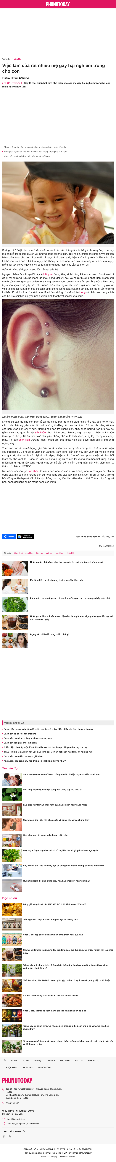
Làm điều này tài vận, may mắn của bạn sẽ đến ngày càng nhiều (55, 805)
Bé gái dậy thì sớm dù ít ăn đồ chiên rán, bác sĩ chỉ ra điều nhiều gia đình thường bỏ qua (48, 729)
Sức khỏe (65, 1061)
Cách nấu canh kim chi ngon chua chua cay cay (28, 738)
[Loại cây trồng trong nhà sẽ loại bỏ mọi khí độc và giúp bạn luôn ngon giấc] (12, 855)
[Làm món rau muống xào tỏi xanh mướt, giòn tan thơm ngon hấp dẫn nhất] (15, 604)
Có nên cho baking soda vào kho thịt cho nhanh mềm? (50, 995)
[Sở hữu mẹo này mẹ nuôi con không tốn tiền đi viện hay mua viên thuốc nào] (12, 779)
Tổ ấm (26, 1061)
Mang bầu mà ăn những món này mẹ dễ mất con (27, 156)
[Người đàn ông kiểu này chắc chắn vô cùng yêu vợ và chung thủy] (12, 824)
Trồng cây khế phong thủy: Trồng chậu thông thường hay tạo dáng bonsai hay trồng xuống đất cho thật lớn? (65, 966)
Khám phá (28, 1068)
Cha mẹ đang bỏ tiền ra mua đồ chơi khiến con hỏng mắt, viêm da (35, 147)
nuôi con (49, 553)
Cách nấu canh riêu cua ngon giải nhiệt (23, 756)
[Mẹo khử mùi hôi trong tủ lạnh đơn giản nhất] (12, 840)
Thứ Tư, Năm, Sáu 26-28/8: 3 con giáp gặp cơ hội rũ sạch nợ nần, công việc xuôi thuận (66, 980)
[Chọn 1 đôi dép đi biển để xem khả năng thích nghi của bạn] (12, 939)
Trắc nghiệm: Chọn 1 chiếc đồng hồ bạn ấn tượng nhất (50, 919)
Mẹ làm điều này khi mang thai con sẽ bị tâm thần (57, 580)
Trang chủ (6, 59)
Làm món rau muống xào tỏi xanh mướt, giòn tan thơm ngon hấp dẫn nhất (70, 598)
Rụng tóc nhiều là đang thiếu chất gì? (50, 634)
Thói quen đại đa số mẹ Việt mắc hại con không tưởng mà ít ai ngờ (35, 151)
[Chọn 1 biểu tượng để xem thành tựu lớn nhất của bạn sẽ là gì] (12, 1015)
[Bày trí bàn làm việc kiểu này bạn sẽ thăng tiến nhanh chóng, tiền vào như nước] (12, 870)
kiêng (82, 292)
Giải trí (78, 1061)
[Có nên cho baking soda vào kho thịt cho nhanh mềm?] (12, 1000)
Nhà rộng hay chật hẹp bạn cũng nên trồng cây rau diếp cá (52, 789)
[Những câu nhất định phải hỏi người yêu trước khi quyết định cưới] (15, 568)
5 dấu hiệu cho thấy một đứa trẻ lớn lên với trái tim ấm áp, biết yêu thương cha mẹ (45, 747)
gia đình (59, 553)
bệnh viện (24, 439)
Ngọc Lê (110, 546)
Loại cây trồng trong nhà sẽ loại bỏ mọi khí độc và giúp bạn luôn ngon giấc (60, 850)
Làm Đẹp (51, 1061)
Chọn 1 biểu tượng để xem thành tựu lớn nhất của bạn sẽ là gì (54, 1011)
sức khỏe (40, 432)
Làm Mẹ (17, 59)
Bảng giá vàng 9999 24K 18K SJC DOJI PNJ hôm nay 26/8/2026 (54, 904)
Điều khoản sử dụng (49, 1157)
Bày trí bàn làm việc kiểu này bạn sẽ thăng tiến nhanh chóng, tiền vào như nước (63, 865)
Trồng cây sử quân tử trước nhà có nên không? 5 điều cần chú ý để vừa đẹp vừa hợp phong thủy (66, 1027)
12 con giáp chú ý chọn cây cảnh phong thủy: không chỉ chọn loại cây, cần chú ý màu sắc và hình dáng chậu (68, 1042)
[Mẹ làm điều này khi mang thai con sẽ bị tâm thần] (15, 586)
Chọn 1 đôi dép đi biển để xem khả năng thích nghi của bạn (53, 934)
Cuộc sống (12, 1068)
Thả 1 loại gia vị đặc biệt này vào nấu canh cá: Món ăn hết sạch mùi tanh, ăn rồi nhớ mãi (48, 752)
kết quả (47, 274)
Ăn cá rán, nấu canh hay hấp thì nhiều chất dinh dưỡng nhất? (35, 761)
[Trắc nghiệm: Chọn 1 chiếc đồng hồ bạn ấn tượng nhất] (12, 924)
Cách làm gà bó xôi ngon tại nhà (20, 734)
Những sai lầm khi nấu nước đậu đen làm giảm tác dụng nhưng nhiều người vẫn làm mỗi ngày (71, 618)
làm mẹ (39, 553)
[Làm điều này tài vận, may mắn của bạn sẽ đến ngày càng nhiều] (12, 809)
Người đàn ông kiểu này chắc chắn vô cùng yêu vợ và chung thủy (56, 820)
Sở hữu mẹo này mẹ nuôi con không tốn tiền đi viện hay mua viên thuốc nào (61, 774)
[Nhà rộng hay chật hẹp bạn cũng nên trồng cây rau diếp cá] (12, 794)
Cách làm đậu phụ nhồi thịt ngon (20, 743)
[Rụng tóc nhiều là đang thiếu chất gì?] (15, 640)
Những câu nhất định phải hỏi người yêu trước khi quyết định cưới (66, 562)
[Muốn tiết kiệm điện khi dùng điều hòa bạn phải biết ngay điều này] (12, 885)
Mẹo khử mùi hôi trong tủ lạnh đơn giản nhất (45, 835)
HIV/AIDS (70, 553)
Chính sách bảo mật (67, 1157)
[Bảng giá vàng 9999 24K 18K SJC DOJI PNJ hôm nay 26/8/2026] (12, 909)
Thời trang (93, 1061)
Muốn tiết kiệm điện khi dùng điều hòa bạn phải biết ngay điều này (56, 881)
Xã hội (14, 1061)
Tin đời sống (44, 1068)
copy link (110, 536)
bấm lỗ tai (18, 553)
